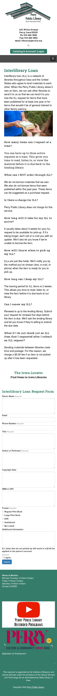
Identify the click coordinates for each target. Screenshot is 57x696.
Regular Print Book (13, 511)
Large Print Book (12, 515)
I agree (7, 557)
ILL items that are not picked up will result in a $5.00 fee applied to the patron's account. (28, 550)
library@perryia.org (31, 40)
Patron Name (8, 396)
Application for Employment (14, 653)
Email (4, 415)
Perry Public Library (35, 687)
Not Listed (9, 525)
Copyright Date (9, 469)
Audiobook (9, 522)
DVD (6, 518)
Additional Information (12, 529)
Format (5, 508)
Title (4, 431)
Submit (7, 562)
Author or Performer (11, 450)
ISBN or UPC (8, 488)
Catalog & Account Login (28, 51)
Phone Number (9, 423)
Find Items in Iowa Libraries (29, 377)
